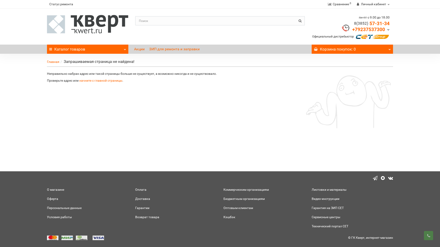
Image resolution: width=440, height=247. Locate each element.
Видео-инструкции (325, 199)
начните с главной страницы (100, 80)
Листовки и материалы (329, 189)
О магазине (55, 189)
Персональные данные (64, 208)
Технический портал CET (330, 226)
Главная (53, 62)
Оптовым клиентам (238, 208)
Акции (139, 49)
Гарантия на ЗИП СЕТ (328, 208)
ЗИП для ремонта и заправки (174, 49)
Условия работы (59, 217)
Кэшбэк (229, 217)
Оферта (52, 199)
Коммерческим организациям (246, 189)
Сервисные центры (326, 217)
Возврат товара (147, 217)
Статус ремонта (61, 4)
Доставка (142, 199)
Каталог (69, 49)
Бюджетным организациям (244, 199)
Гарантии (142, 208)
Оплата (140, 189)
